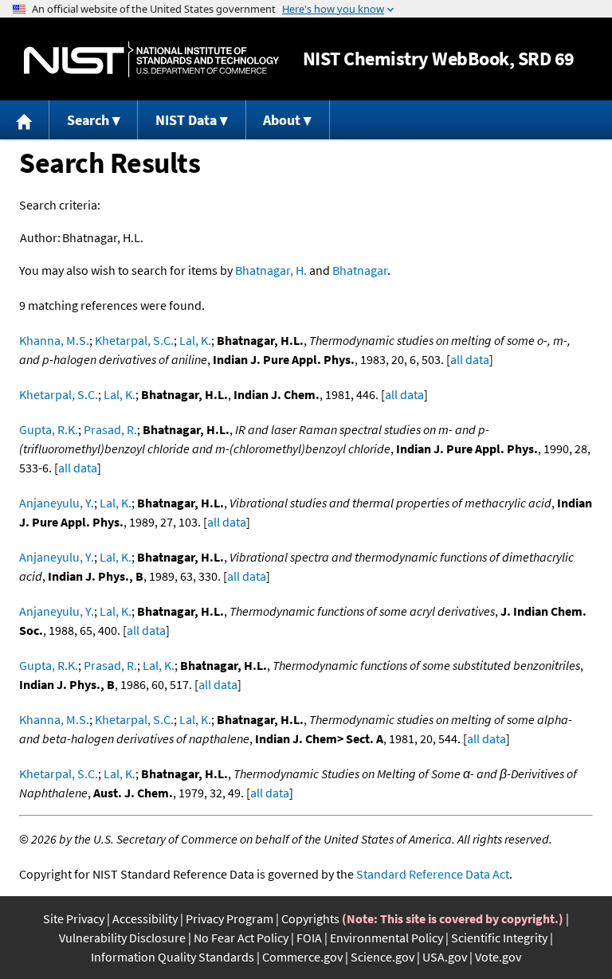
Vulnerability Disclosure (122, 938)
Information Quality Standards (172, 957)
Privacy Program (229, 918)
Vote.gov (498, 957)
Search (88, 120)
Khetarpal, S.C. (134, 340)
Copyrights (310, 918)
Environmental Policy (386, 938)
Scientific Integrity (499, 938)
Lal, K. (195, 340)
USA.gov (444, 957)
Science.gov (382, 957)
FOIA (309, 938)
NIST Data (186, 120)
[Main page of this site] (24, 119)
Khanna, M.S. (54, 340)
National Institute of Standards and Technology (151, 59)
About (281, 120)
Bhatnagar (359, 270)
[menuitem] (24, 119)
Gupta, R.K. (48, 429)
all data (469, 359)
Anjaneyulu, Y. (56, 503)
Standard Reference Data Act (432, 874)
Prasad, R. (110, 429)
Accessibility (145, 918)
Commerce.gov (302, 957)
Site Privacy (73, 918)
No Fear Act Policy (241, 938)
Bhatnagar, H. (271, 270)
